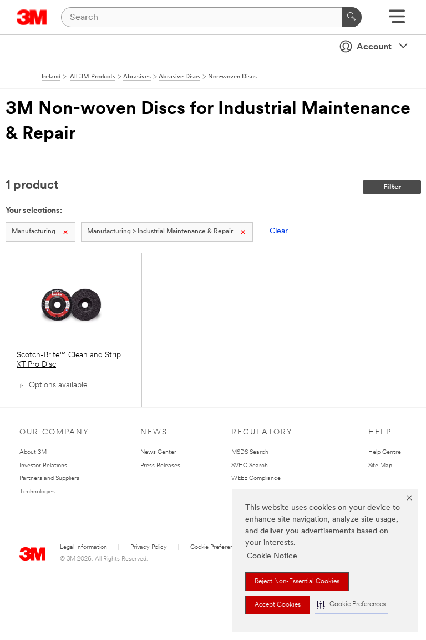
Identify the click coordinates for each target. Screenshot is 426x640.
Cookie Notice (272, 556)
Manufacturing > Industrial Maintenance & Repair (160, 231)
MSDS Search (249, 452)
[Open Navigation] (397, 20)
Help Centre (384, 452)
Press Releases (160, 466)
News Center (158, 452)
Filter (392, 187)
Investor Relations (43, 466)
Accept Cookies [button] (278, 605)
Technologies (37, 492)
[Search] (352, 17)
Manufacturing (33, 231)
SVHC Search (249, 466)
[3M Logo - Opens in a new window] (32, 17)
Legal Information (83, 547)
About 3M (33, 452)
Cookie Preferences (216, 547)
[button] (351, 605)
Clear (279, 231)
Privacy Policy (148, 547)
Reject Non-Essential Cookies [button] (297, 581)
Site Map (380, 466)
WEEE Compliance (256, 479)
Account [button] (374, 47)
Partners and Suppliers (49, 479)
